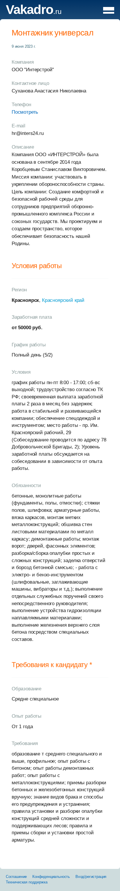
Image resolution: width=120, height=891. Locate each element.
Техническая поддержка (26, 882)
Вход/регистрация (90, 876)
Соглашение (16, 876)
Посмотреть (25, 112)
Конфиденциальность (51, 876)
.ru (33, 11)
